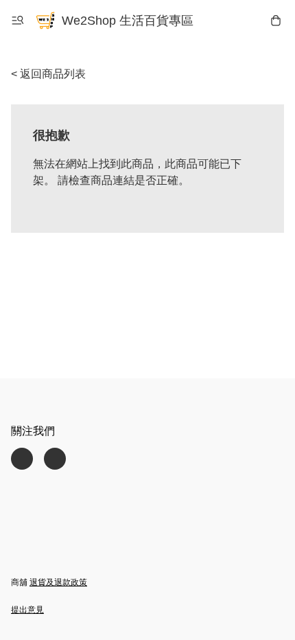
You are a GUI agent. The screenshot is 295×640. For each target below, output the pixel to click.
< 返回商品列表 (48, 74)
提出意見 (27, 610)
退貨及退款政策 (58, 582)
